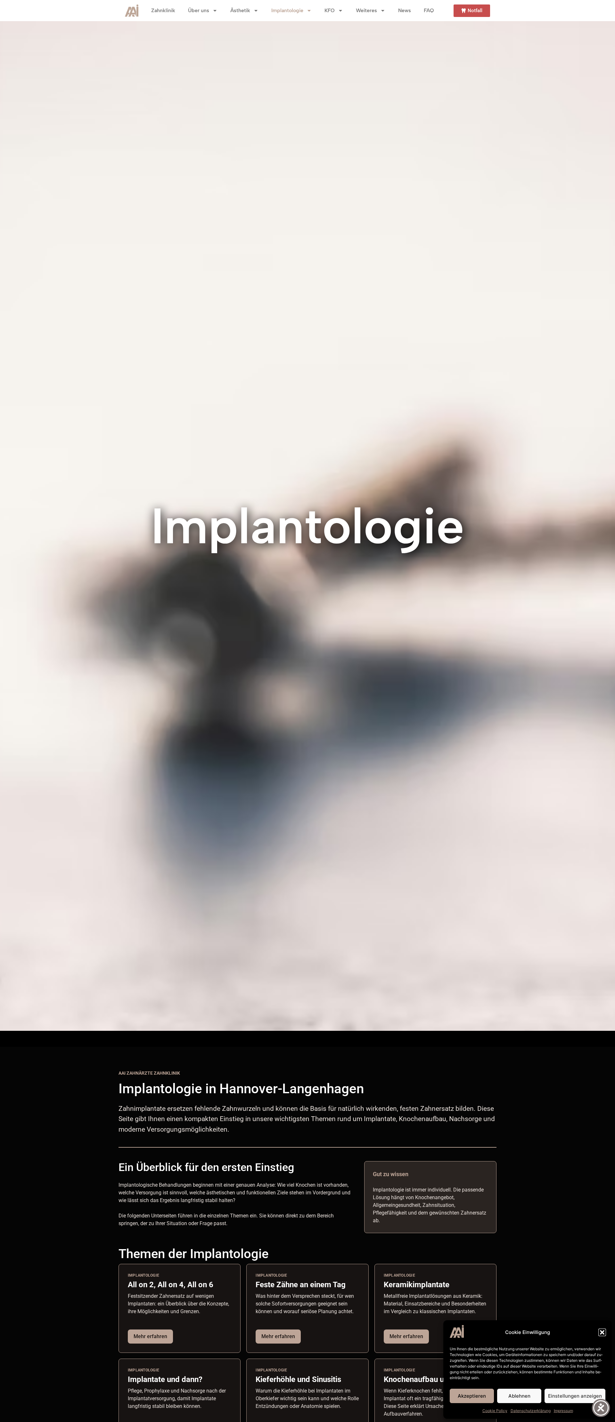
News (404, 10)
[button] (602, 1332)
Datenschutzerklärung (531, 1410)
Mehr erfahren (150, 1336)
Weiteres (366, 10)
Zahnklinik (163, 10)
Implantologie (287, 10)
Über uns (198, 10)
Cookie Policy (494, 1410)
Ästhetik (240, 10)
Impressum (563, 1410)
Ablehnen (519, 1396)
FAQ (429, 10)
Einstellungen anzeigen (575, 1396)
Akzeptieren (472, 1396)
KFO (329, 10)
